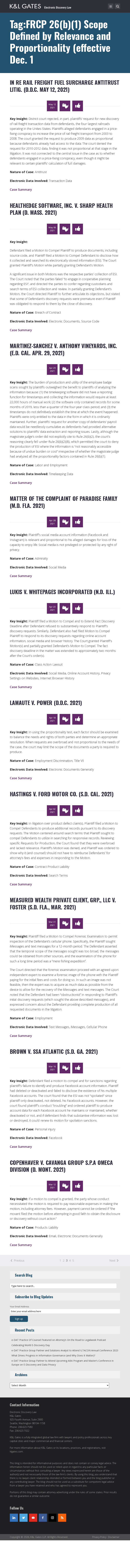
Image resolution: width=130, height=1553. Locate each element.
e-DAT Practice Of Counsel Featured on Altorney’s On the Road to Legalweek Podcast (59, 1340)
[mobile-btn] (110, 6)
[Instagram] (52, 1518)
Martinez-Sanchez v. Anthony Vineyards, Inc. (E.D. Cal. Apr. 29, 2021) (63, 349)
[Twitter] (23, 1518)
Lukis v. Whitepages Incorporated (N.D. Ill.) (62, 592)
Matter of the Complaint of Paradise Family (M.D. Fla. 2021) (63, 501)
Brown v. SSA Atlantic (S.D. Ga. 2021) (54, 1051)
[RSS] (62, 1518)
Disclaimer (113, 1537)
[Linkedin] (14, 1518)
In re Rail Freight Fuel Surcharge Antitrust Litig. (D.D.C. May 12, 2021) (64, 85)
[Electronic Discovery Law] (41, 6)
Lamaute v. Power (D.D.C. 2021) (46, 703)
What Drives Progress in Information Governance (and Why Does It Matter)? (53, 1355)
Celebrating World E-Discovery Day (31, 1345)
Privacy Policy (99, 1537)
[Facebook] (43, 1518)
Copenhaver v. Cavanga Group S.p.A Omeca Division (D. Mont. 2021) (61, 1165)
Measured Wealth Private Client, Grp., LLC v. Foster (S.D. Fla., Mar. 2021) (63, 903)
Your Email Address (19, 1306)
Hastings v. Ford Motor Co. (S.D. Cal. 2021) (62, 794)
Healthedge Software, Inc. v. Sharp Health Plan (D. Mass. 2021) (61, 208)
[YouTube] (33, 1518)
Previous (19, 1260)
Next (112, 1260)
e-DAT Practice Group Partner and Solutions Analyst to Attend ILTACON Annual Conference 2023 (65, 1350)
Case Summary (21, 189)
